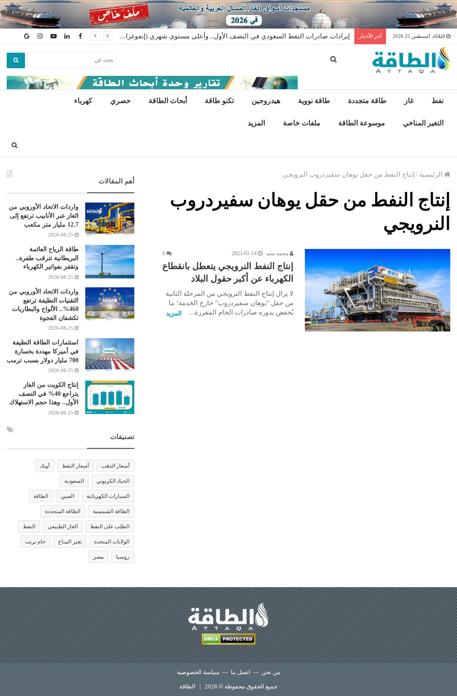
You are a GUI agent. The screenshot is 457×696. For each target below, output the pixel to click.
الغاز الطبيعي (63, 526)
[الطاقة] (411, 60)
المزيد (256, 123)
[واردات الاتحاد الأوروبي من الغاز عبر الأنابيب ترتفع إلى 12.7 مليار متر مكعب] (109, 219)
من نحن (271, 672)
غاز (409, 100)
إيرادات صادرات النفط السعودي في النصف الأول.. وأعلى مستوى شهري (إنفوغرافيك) (231, 36)
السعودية (74, 481)
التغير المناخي (423, 123)
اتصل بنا (240, 672)
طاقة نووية (314, 100)
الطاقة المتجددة (62, 511)
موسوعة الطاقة (361, 123)
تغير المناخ (70, 542)
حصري (120, 100)
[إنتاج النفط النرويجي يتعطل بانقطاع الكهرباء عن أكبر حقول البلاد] (377, 290)
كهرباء (83, 100)
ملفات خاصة (301, 123)
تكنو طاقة (219, 100)
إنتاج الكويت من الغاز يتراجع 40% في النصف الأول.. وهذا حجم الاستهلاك (44, 393)
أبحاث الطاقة (168, 100)
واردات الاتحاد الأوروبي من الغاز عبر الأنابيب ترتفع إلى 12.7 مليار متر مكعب (44, 215)
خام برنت (35, 542)
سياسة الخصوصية (198, 672)
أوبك (45, 466)
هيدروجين (266, 100)
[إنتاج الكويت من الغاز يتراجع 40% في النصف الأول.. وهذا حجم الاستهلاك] (109, 397)
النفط (29, 526)
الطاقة (40, 496)
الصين (67, 496)
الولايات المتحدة (111, 542)
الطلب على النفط (109, 526)
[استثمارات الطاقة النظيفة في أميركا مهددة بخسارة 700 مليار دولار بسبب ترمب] (109, 355)
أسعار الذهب (115, 466)
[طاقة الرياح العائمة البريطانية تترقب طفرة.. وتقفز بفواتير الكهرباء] (109, 261)
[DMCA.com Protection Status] (228, 640)
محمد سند (278, 253)
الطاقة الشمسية (111, 511)
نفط (438, 100)
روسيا (122, 557)
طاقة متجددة (367, 100)
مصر (98, 557)
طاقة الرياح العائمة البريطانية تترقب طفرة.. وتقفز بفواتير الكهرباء (47, 258)
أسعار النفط (75, 466)
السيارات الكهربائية (108, 496)
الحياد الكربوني (112, 481)
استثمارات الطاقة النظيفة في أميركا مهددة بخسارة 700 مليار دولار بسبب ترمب (43, 351)
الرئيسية (431, 174)
